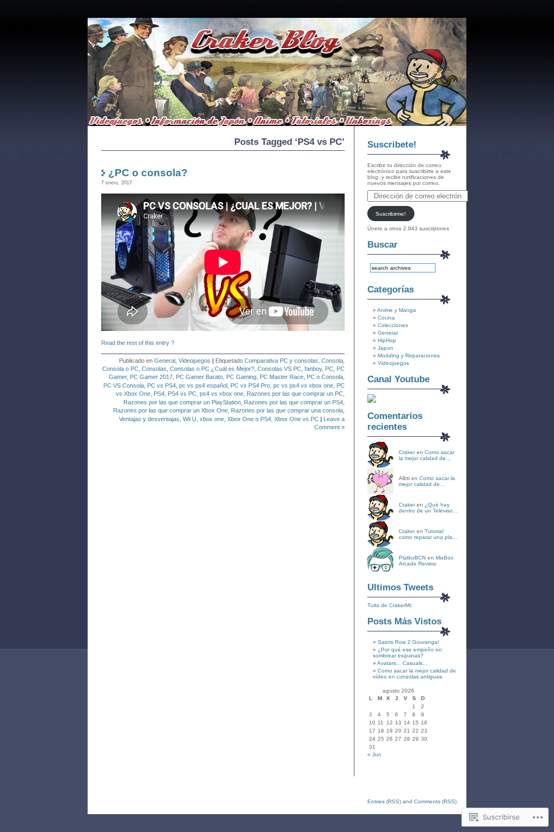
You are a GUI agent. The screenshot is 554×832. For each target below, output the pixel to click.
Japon (385, 348)
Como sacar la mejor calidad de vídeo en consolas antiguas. (414, 674)
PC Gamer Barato (199, 377)
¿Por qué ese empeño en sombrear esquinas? (407, 652)
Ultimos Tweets (400, 587)
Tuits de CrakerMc (389, 605)
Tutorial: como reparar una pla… (428, 534)
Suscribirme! (390, 214)
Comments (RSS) (435, 801)
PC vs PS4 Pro (250, 385)
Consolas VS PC (279, 368)
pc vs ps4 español (203, 385)
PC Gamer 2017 (151, 377)
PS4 (159, 393)
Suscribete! (392, 144)
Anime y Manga (396, 310)
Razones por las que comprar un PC (295, 393)
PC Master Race (282, 377)
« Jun (374, 754)
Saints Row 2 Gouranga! (408, 642)
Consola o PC (120, 368)
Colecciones (393, 325)
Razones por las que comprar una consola (287, 410)
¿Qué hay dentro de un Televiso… (428, 508)
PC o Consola (325, 377)
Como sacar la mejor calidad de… (426, 455)
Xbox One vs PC (296, 419)
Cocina (386, 318)
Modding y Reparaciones (409, 355)
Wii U (189, 419)
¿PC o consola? (148, 172)
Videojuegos (194, 360)
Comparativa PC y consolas (281, 360)
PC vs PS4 (161, 385)
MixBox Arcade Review (426, 561)
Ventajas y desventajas (149, 419)
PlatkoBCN (412, 558)
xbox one (212, 419)
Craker (407, 452)
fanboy (313, 368)
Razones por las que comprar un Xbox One (170, 410)
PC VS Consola (123, 385)
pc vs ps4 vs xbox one (303, 385)
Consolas (154, 368)
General (164, 360)
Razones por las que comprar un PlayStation (182, 402)
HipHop (387, 340)
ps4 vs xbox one (221, 393)
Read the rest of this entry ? (137, 343)
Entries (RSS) (384, 801)
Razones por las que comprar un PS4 (293, 402)
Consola (332, 360)
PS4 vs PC (182, 393)
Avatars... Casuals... (402, 663)
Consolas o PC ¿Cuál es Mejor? (212, 368)
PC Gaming (241, 377)
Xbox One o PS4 (249, 419)
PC (329, 368)
